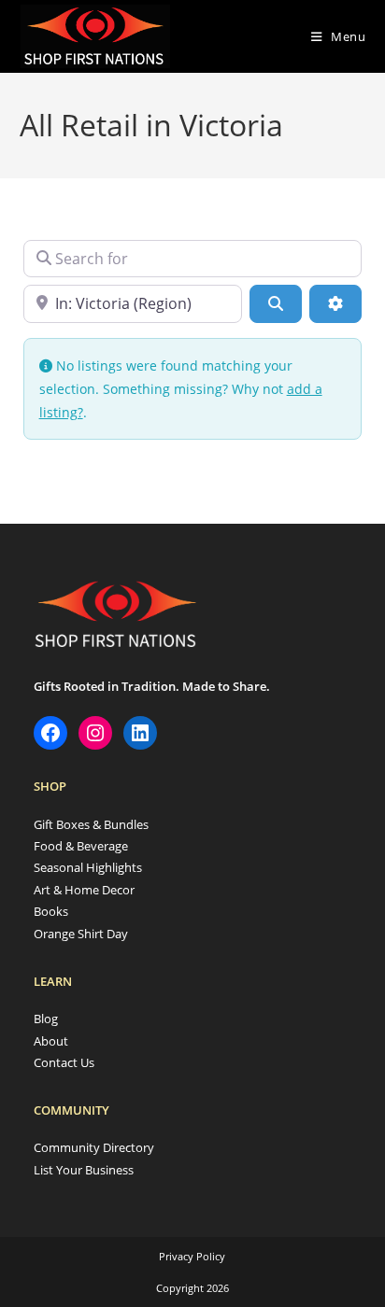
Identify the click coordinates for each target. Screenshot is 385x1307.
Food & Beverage (81, 845)
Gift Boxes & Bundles (91, 824)
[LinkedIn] (140, 733)
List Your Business (84, 1169)
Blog (46, 1018)
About (51, 1041)
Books (51, 911)
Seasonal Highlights (88, 867)
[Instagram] (95, 733)
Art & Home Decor (84, 889)
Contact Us (64, 1062)
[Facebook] (50, 733)
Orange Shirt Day (81, 933)
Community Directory (94, 1147)
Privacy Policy (192, 1256)
